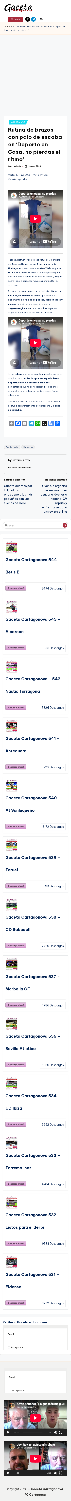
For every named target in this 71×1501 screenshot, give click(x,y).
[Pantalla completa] (60, 1432)
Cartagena (28, 447)
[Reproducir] (8, 1432)
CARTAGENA (18, 122)
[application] (35, 1418)
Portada (8, 26)
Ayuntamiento (12, 447)
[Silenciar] (55, 1432)
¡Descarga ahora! (15, 588)
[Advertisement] (35, 71)
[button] (15, 19)
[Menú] (41, 19)
